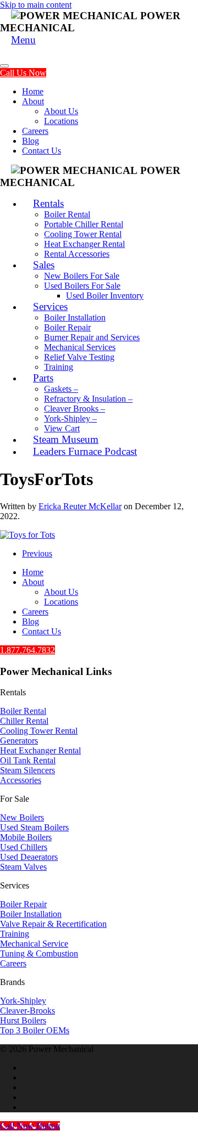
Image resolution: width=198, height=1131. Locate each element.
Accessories (20, 780)
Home (32, 91)
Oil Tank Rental (28, 760)
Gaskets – (61, 388)
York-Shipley (23, 1000)
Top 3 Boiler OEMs (34, 1030)
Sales (43, 265)
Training (58, 367)
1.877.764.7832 (27, 650)
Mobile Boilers (26, 837)
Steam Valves (23, 866)
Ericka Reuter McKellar (80, 506)
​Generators (19, 740)
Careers (35, 131)
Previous (37, 553)
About (33, 101)
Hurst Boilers (23, 1020)
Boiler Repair (67, 327)
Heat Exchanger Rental (84, 244)
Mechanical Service (34, 943)
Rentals (48, 203)
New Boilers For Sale (81, 275)
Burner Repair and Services (92, 337)
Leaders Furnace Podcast (85, 451)
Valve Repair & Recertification (53, 924)
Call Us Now (23, 72)
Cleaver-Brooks (27, 1010)
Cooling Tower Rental (83, 234)
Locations (61, 121)
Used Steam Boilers (34, 827)
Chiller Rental (24, 720)
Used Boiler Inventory (105, 295)
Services (50, 306)
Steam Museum (65, 439)
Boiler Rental (67, 214)
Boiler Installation (75, 317)
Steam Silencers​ (27, 770)
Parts (43, 378)
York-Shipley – (70, 418)
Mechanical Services (80, 347)
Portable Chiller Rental (83, 224)
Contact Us (41, 150)
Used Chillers (23, 847)
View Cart (62, 428)
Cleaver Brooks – (74, 408)
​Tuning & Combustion (39, 953)
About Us (61, 111)
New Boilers (22, 817)
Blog (30, 140)
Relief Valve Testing (79, 357)
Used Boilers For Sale (82, 285)
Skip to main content (36, 4)
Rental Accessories (76, 253)
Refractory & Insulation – (88, 398)
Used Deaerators (29, 857)
